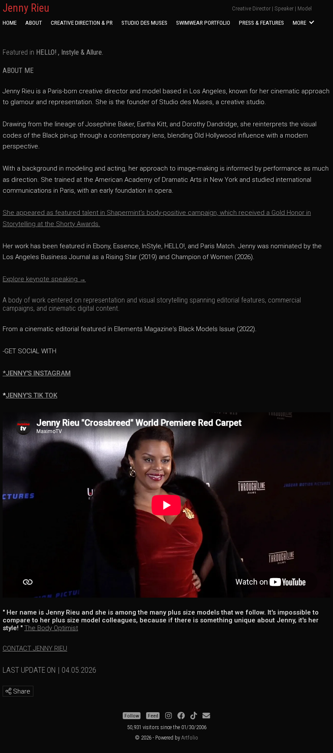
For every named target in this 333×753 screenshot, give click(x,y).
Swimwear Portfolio (203, 22)
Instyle (70, 52)
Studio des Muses (144, 22)
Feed (153, 716)
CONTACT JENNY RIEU (35, 648)
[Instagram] (168, 715)
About (33, 22)
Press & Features (261, 22)
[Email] (206, 715)
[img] (8, 691)
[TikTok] (193, 715)
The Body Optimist (51, 628)
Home (9, 22)
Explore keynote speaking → (44, 279)
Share (20, 691)
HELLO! (46, 52)
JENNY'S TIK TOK (31, 395)
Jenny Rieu (26, 8)
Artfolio (189, 737)
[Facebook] (181, 715)
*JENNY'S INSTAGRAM (37, 373)
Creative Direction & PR (82, 22)
